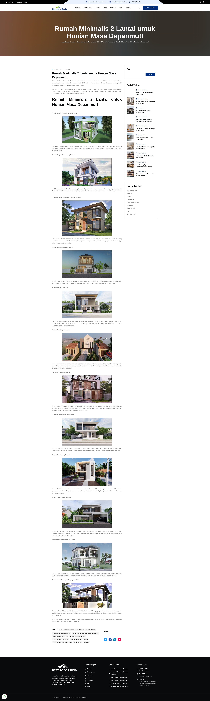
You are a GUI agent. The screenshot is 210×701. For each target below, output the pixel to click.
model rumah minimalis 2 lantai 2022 (61, 633)
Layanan (97, 7)
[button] (4, 696)
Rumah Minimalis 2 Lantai (60, 81)
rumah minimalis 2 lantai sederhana (79, 639)
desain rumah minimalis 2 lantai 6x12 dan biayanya (71, 629)
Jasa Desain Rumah (133, 202)
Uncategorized (131, 214)
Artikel (121, 7)
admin (68, 69)
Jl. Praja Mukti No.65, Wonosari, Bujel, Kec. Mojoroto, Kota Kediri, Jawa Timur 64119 (147, 683)
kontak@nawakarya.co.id (118, 2)
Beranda (77, 7)
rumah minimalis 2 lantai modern (60, 639)
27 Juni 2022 (57, 69)
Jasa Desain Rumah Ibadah (118, 677)
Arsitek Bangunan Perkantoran (119, 686)
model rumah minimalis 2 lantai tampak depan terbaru (85, 633)
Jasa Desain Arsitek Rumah (119, 669)
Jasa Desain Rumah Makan (118, 680)
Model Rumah (131, 208)
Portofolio (113, 7)
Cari (129, 69)
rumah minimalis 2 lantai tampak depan (62, 642)
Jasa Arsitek (130, 199)
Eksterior (129, 193)
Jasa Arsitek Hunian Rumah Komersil (119, 673)
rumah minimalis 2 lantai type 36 (81, 642)
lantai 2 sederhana (90, 629)
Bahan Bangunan (132, 190)
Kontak (128, 7)
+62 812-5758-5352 (136, 2)
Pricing (105, 7)
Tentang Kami (88, 7)
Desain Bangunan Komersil (118, 683)
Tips (128, 211)
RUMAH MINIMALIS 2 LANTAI (60, 636)
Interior (129, 196)
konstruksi (130, 205)
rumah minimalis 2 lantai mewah (77, 636)
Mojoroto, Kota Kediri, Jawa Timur (97, 2)
